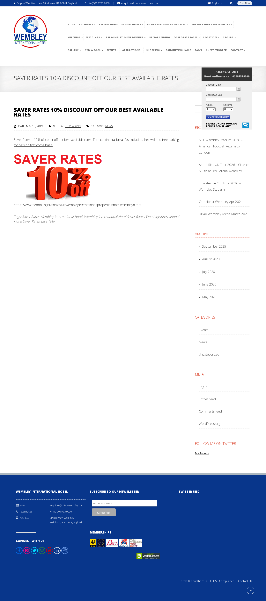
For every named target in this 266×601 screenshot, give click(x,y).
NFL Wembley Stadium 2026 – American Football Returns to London (220, 146)
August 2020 (210, 259)
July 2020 (208, 271)
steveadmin (73, 126)
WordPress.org (209, 423)
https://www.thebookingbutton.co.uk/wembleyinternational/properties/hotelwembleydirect (77, 204)
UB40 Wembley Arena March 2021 (224, 214)
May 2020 (209, 297)
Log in (203, 387)
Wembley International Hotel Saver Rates (114, 216)
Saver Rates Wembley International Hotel (52, 216)
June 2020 (209, 284)
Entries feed (207, 399)
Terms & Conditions (194, 581)
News (109, 126)
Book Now (245, 3)
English (216, 3)
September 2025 (214, 246)
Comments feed (210, 411)
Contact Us (245, 581)
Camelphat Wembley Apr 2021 (221, 201)
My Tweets (202, 453)
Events (203, 330)
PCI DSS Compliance (223, 581)
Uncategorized (209, 354)
